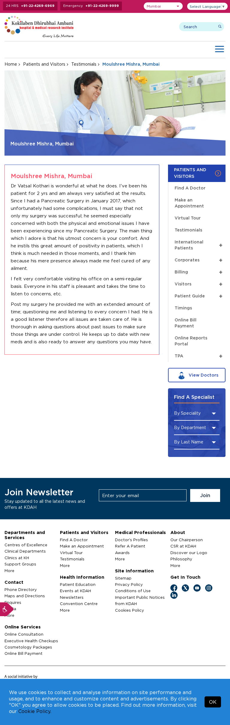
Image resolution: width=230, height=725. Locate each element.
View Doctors (202, 375)
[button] (163, 6)
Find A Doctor (190, 188)
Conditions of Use (133, 591)
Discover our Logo (188, 552)
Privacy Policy (129, 584)
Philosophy (181, 559)
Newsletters (72, 597)
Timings (183, 308)
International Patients (199, 245)
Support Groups (20, 564)
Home (10, 64)
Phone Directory (20, 589)
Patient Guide (199, 295)
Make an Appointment (189, 203)
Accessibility (7, 609)
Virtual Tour (188, 218)
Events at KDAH (75, 591)
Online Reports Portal (191, 341)
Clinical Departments (25, 551)
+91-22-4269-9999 (102, 5)
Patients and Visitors (44, 64)
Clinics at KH (16, 558)
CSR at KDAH (183, 546)
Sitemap (123, 578)
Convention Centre (79, 603)
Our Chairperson (186, 540)
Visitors (199, 283)
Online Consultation (23, 634)
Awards (122, 552)
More (9, 570)
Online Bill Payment (185, 323)
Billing (199, 271)
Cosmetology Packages (28, 647)
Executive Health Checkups (31, 641)
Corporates (199, 259)
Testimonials (83, 64)
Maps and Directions (24, 596)
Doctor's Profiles (131, 540)
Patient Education (78, 584)
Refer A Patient (130, 546)
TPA (199, 355)
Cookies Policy (129, 610)
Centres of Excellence (25, 545)
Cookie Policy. (34, 711)
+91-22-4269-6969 (38, 5)
